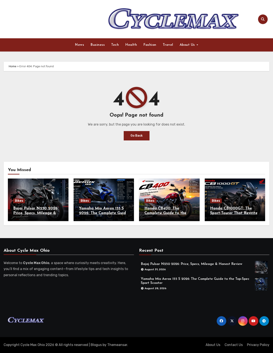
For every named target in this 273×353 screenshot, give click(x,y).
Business (97, 45)
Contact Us (234, 345)
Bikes (19, 201)
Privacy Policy (258, 345)
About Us (188, 45)
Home (12, 66)
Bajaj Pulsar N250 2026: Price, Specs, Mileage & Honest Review (35, 213)
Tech (115, 45)
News (79, 45)
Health (131, 45)
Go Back (137, 135)
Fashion (149, 45)
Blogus (96, 345)
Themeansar (117, 345)
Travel (168, 45)
